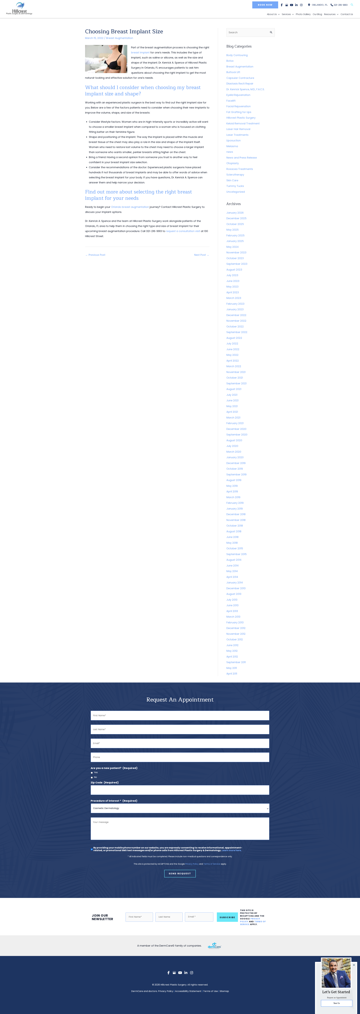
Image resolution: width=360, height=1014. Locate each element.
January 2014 (234, 582)
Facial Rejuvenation (238, 106)
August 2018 (233, 531)
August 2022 (234, 338)
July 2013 (231, 599)
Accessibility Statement (188, 991)
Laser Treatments (237, 135)
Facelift (231, 100)
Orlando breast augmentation (130, 207)
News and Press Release (241, 157)
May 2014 (232, 571)
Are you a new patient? (114, 768)
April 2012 (232, 656)
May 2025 (232, 229)
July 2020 (232, 446)
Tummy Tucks (235, 186)
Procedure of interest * (114, 800)
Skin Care (232, 180)
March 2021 (233, 417)
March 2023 (233, 298)
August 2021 (233, 389)
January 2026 (235, 212)
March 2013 (233, 616)
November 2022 (236, 320)
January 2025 (235, 241)
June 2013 (232, 605)
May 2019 (232, 486)
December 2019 (236, 463)
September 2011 (236, 662)
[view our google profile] (286, 5)
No (95, 777)
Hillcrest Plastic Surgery (241, 117)
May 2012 (232, 651)
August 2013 (233, 594)
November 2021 (236, 372)
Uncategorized (235, 191)
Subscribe (227, 917)
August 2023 (234, 269)
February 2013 (235, 622)
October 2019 (234, 468)
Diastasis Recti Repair (239, 83)
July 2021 (231, 395)
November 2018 (236, 520)
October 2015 (234, 548)
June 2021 (232, 400)
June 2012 (232, 645)
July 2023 (232, 275)
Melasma (232, 146)
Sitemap (224, 991)
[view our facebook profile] (282, 5)
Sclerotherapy (235, 174)
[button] (264, 4)
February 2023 (235, 303)
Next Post (201, 255)
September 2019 (236, 474)
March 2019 (233, 497)
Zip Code (105, 782)
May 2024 (232, 247)
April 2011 (231, 673)
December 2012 (236, 628)
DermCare (137, 991)
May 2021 (232, 406)
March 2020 (233, 451)
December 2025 (236, 218)
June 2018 (232, 537)
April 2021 (232, 412)
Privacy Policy (192, 864)
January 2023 (235, 309)
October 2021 (234, 377)
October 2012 (234, 639)
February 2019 (235, 503)
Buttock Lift (233, 72)
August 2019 (233, 480)
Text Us (336, 1003)
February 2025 (235, 235)
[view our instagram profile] (301, 5)
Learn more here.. (232, 850)
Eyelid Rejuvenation (238, 95)
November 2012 (236, 634)
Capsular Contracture (240, 78)
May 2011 (231, 668)
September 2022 (236, 332)
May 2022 (232, 355)
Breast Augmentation (119, 38)
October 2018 (234, 525)
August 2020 (234, 440)
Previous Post (95, 255)
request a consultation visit (183, 231)
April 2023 (232, 292)
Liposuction (233, 140)
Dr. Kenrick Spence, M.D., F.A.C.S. (245, 89)
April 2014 (232, 577)
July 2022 (232, 343)
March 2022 (233, 366)
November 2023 (236, 252)
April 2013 (232, 611)
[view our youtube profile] (291, 5)
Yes (96, 772)
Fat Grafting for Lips (238, 112)
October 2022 (235, 326)
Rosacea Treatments (239, 169)
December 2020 (236, 429)
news (229, 152)
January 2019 (234, 508)
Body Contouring (237, 55)
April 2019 (232, 491)
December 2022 (236, 315)
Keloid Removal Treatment (243, 123)
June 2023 (232, 281)
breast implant (140, 52)
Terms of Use (210, 991)
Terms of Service (211, 864)
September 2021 (236, 383)
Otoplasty (232, 163)
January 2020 (235, 457)
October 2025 (235, 224)
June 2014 (232, 565)
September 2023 (236, 264)
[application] (278, 14)
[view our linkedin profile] (296, 5)
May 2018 (232, 543)
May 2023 (232, 286)
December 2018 (236, 514)
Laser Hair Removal (238, 129)
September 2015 (236, 554)
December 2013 (236, 588)
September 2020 (236, 434)
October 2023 (235, 258)
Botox (230, 61)
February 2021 (235, 423)
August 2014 (233, 560)
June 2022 (232, 349)
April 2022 (232, 360)
